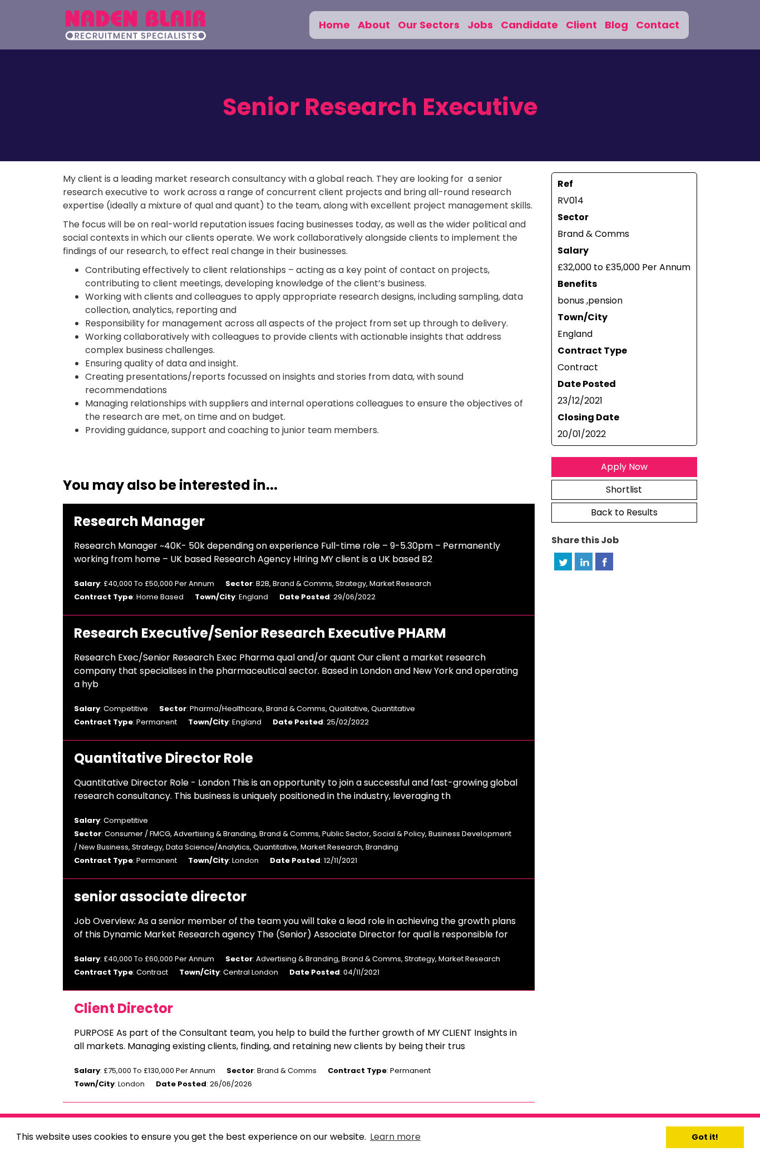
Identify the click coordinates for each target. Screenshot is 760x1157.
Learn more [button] (395, 1136)
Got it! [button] (705, 1137)
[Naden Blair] (136, 25)
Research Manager (139, 521)
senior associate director (160, 896)
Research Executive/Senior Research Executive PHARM (260, 633)
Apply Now (624, 466)
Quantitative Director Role (163, 758)
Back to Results (624, 512)
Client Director (123, 1008)
